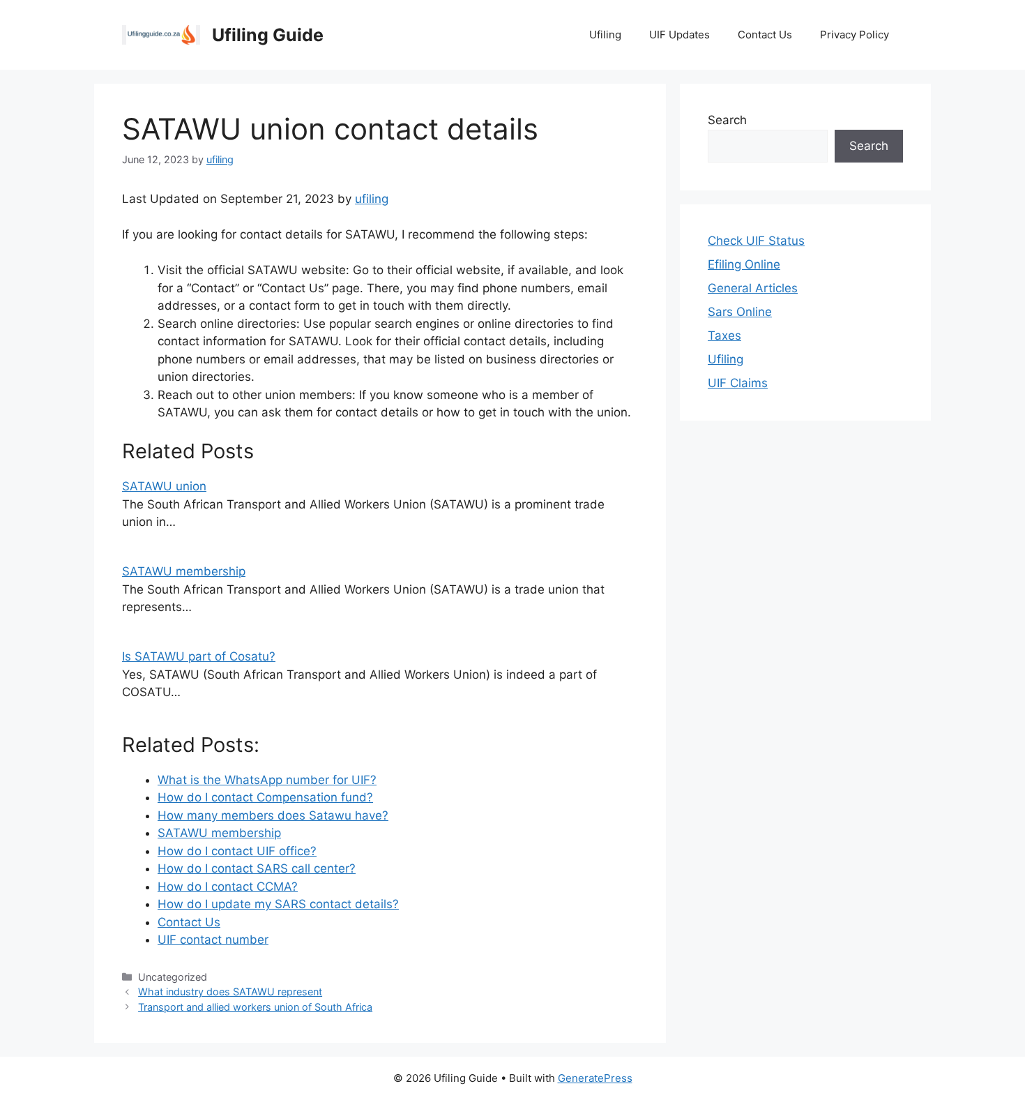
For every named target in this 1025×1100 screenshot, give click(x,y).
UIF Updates (679, 34)
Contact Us (765, 34)
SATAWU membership (183, 571)
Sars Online (740, 312)
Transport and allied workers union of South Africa (255, 1007)
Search (727, 120)
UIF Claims (738, 383)
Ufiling (605, 34)
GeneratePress (595, 1078)
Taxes (724, 335)
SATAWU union (164, 486)
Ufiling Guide (268, 34)
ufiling (371, 199)
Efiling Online (744, 264)
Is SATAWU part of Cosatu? (198, 656)
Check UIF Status (756, 241)
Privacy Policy (854, 34)
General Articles (753, 288)
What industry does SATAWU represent (230, 991)
